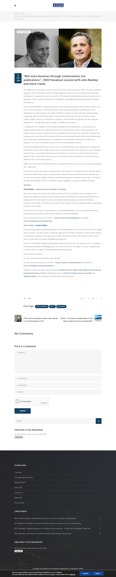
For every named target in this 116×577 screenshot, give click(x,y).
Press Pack (18, 487)
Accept (85, 573)
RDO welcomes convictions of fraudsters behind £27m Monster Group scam (42, 533)
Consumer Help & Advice (23, 477)
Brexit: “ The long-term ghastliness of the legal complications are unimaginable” (77, 320)
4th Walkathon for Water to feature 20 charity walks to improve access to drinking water (47, 523)
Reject (97, 573)
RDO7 (52, 306)
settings (72, 575)
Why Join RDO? (20, 482)
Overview (18, 472)
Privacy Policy (19, 503)
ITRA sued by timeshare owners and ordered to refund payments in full (40, 320)
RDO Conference (41, 306)
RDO (16, 13)
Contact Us (18, 492)
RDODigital (61, 306)
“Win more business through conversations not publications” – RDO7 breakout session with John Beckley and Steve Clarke (61, 80)
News (27, 32)
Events (22, 13)
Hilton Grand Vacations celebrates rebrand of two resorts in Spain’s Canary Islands (45, 518)
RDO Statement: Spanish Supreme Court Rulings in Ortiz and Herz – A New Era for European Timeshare (52, 528)
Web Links (18, 498)
